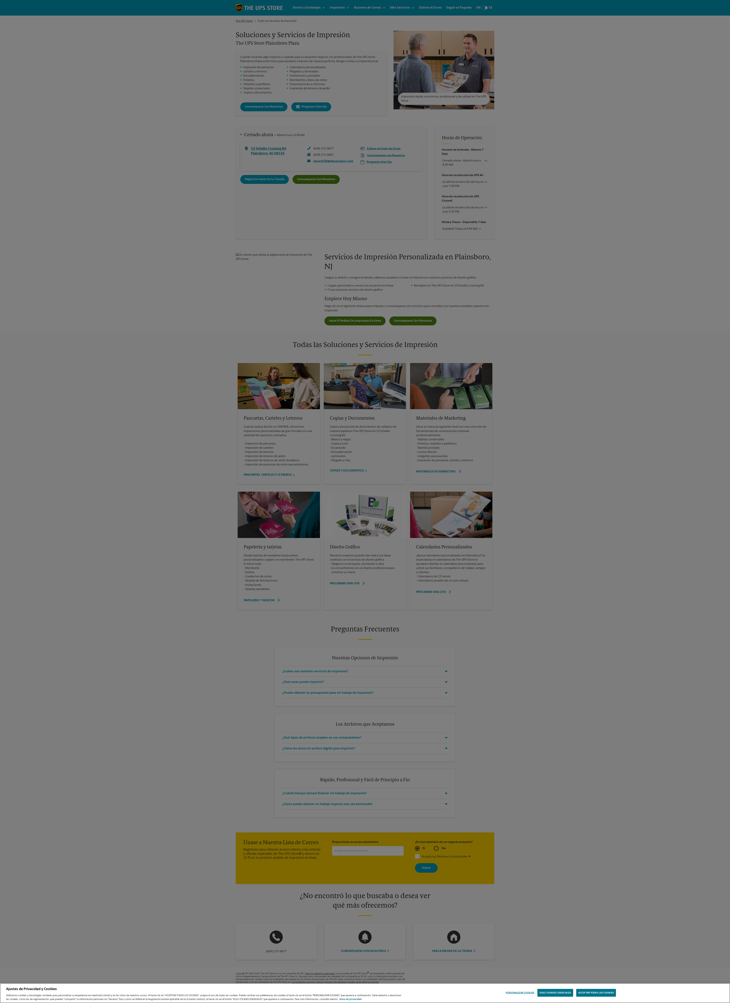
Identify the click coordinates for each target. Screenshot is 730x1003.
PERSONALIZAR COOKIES (520, 993)
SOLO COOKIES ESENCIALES (555, 993)
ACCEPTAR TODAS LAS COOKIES (596, 993)
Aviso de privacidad (350, 999)
